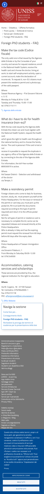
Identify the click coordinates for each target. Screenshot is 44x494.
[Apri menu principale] (39, 15)
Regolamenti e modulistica (11, 346)
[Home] (17, 15)
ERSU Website (9, 300)
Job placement (6, 384)
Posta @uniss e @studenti (11, 348)
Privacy (6, 468)
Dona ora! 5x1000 (8, 374)
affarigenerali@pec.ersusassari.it (20, 296)
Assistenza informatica (10, 356)
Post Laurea (9, 30)
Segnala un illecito (8, 425)
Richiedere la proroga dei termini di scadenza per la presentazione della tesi (20, 324)
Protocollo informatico (9, 353)
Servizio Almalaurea (9, 387)
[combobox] (39, 3)
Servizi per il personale (10, 396)
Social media (6, 410)
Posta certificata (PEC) (9, 351)
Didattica (13, 27)
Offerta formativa (26, 27)
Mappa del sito (6, 427)
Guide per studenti (8, 361)
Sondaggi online (7, 382)
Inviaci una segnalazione (10, 422)
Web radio (5, 420)
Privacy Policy (6, 401)
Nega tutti (21, 482)
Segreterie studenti (8, 363)
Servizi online (6, 394)
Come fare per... (9, 312)
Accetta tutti (21, 489)
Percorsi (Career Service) (10, 389)
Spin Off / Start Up (8, 391)
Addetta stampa (7, 408)
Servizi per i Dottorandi (13, 33)
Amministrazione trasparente (12, 341)
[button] (4, 4)
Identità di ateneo (8, 412)
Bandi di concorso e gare (10, 343)
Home (4, 27)
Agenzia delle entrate (12, 110)
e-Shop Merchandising (10, 415)
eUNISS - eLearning (8, 377)
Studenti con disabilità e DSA (12, 366)
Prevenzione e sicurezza (10, 358)
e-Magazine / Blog (8, 417)
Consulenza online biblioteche (12, 399)
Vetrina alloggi (6, 368)
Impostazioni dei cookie (21, 475)
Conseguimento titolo (12, 315)
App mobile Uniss (7, 379)
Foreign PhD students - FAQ (15, 319)
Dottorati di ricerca (25, 30)
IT (41, 3)
